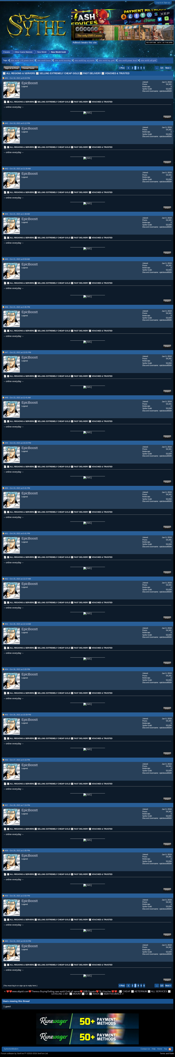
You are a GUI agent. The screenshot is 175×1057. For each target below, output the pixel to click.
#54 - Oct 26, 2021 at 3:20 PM (17, 669)
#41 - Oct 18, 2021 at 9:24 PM (17, 78)
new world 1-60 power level (22, 60)
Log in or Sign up (163, 3)
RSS (170, 1049)
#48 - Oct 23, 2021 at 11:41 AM (18, 398)
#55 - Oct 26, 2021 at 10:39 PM (18, 715)
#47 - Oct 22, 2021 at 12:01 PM (18, 352)
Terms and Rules (167, 1053)
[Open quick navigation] (171, 52)
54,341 (169, 84)
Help (154, 1049)
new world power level (127, 60)
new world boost (44, 60)
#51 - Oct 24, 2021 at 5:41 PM (17, 533)
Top (165, 1049)
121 (161, 68)
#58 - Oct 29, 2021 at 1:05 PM (17, 851)
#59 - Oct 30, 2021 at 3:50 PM (17, 896)
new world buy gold (107, 60)
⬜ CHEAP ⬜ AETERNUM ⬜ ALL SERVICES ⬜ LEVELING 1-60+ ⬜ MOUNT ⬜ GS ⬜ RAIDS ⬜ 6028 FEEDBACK (111, 992)
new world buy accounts (85, 60)
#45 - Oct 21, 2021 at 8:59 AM (17, 259)
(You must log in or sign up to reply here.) (20, 986)
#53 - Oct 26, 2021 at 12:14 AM (18, 624)
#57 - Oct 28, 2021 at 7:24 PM (17, 805)
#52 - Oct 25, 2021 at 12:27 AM (18, 579)
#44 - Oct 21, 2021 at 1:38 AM (17, 214)
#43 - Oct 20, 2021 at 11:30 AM (18, 169)
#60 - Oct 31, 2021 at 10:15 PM (18, 941)
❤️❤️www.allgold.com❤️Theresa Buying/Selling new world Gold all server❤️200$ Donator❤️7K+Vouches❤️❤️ (61, 991)
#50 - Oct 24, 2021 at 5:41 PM (17, 488)
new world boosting (63, 60)
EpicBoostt (30, 83)
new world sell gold (148, 60)
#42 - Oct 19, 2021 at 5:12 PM (17, 123)
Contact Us (145, 1049)
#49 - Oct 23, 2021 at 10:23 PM (18, 443)
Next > (168, 68)
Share (167, 117)
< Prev (122, 68)
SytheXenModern (11, 1049)
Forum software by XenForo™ (24, 1053)
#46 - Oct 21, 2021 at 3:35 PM (17, 307)
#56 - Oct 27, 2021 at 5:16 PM (17, 760)
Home (159, 1049)
